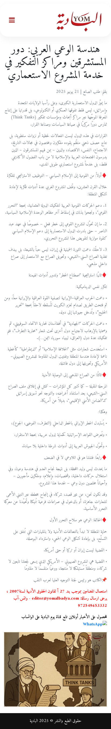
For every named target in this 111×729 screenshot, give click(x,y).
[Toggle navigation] (11, 20)
